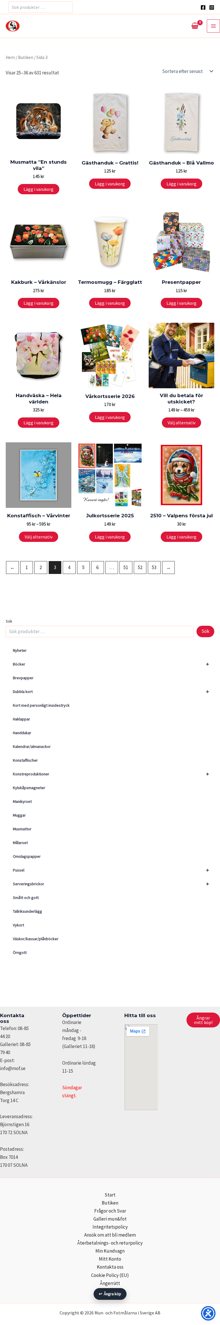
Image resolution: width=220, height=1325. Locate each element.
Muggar (19, 815)
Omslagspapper (27, 856)
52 (140, 567)
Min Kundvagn (110, 1251)
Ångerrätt (110, 1283)
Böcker (111, 664)
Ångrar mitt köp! (203, 1020)
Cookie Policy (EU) (110, 1275)
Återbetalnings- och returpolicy (110, 1243)
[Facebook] (203, 7)
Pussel (111, 870)
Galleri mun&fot (110, 1219)
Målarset (20, 842)
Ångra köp (110, 1293)
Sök (9, 621)
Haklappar (21, 719)
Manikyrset (22, 801)
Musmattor (22, 828)
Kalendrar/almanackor (32, 746)
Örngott (20, 952)
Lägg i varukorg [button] (38, 189)
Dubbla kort (111, 691)
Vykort (18, 925)
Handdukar (22, 732)
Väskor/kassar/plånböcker (35, 938)
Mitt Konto (110, 1259)
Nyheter (20, 650)
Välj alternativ (181, 422)
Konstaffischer (25, 760)
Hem (10, 57)
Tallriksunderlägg (27, 911)
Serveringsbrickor (111, 883)
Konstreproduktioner (111, 773)
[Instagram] (211, 7)
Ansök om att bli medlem (110, 1235)
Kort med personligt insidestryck (41, 705)
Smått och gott (26, 897)
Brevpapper (23, 677)
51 (125, 567)
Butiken (25, 57)
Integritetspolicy (110, 1227)
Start (110, 1195)
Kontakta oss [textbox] (12, 1018)
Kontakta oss (110, 1267)
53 (154, 567)
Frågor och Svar (110, 1211)
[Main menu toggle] (213, 26)
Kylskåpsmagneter (29, 787)
